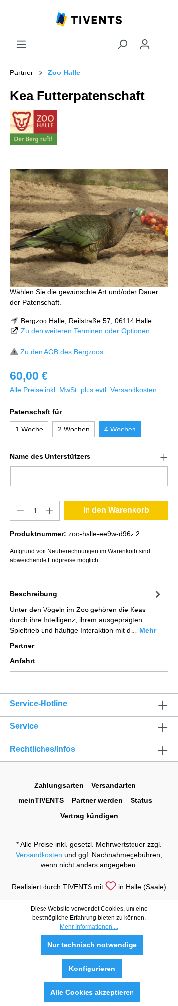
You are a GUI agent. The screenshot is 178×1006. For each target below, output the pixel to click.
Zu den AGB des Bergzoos (61, 352)
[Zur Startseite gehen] (89, 19)
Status (141, 800)
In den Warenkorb (116, 510)
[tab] (86, 611)
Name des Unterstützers (50, 456)
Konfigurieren (92, 968)
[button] (89, 456)
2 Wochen (73, 429)
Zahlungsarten (59, 785)
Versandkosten (39, 855)
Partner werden (97, 800)
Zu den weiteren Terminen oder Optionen (85, 331)
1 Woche (29, 429)
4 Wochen (120, 429)
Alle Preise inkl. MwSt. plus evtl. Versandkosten (83, 390)
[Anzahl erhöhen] (50, 511)
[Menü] (21, 44)
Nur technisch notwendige (92, 945)
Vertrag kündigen (89, 816)
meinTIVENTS (41, 800)
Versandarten (113, 785)
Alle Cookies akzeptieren (92, 992)
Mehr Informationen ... (89, 926)
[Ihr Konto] (145, 44)
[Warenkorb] (162, 40)
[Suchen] (122, 44)
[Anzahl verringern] (20, 511)
